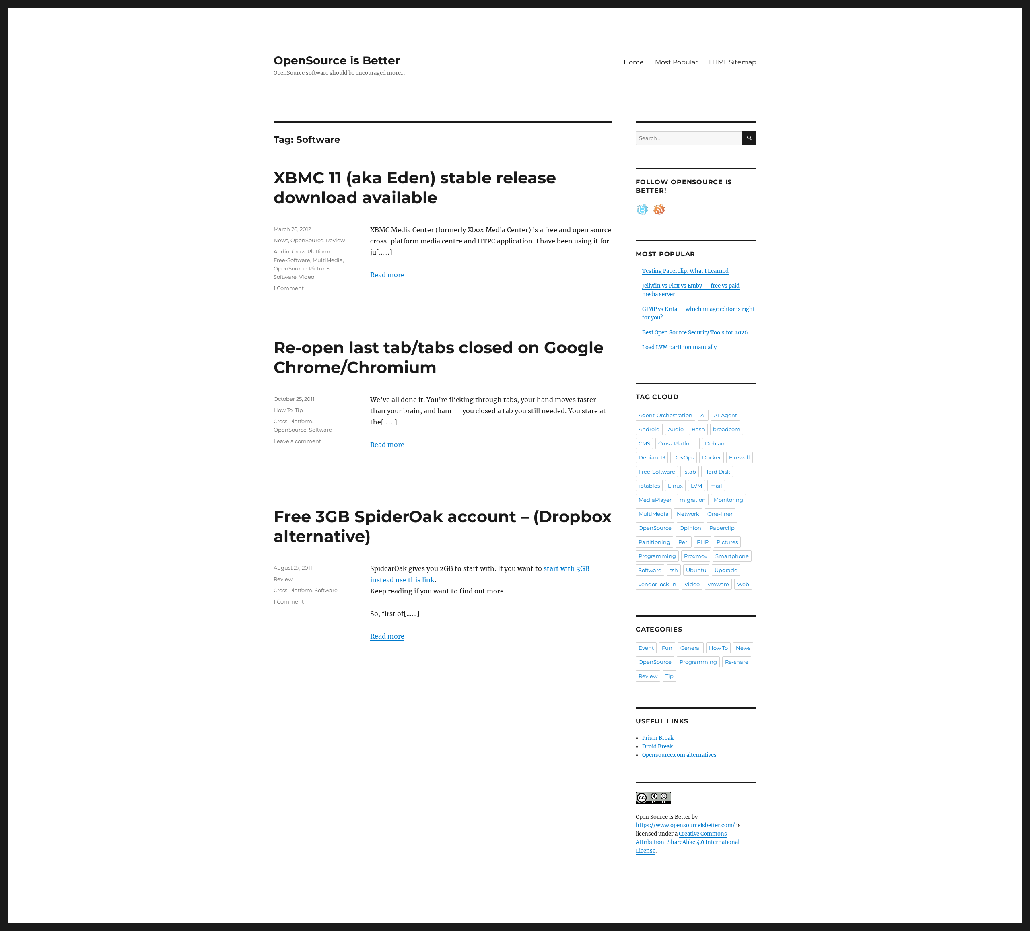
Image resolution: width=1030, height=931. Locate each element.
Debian (715, 443)
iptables (649, 485)
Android (649, 429)
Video (306, 277)
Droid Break (657, 746)
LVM (696, 485)
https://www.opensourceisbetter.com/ (685, 825)
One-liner (720, 514)
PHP (703, 542)
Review (335, 240)
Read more (387, 275)
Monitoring (728, 499)
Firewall (739, 457)
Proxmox (695, 556)
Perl (683, 542)
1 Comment (289, 288)
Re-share (736, 662)
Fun (667, 648)
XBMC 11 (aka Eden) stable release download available (415, 187)
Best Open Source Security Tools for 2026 (695, 332)
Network (688, 514)
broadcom (726, 429)
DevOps (683, 457)
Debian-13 (652, 457)
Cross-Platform (311, 251)
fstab (689, 471)
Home (634, 62)
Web (743, 584)
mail (716, 485)
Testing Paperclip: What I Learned (685, 271)
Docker (711, 457)
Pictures (319, 268)
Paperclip (722, 528)
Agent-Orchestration (665, 415)
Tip (299, 410)
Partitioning (654, 542)
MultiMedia (328, 260)
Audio (281, 251)
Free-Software (292, 260)
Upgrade (726, 570)
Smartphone (732, 556)
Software (285, 277)
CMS (644, 443)
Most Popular (676, 62)
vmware (718, 584)
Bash (698, 429)
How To (283, 410)
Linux (675, 485)
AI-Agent (725, 415)
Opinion (690, 528)
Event (646, 648)
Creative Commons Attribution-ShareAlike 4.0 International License (688, 842)
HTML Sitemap (732, 62)
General (690, 648)
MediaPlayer (655, 499)
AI (703, 415)
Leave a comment (297, 441)
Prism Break (658, 738)
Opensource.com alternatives (679, 755)
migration (693, 499)
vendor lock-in (657, 584)
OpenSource (306, 240)
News (281, 240)
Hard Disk (717, 471)
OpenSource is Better (337, 60)
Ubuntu (696, 570)
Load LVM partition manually (679, 347)
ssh (674, 570)
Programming (657, 556)
